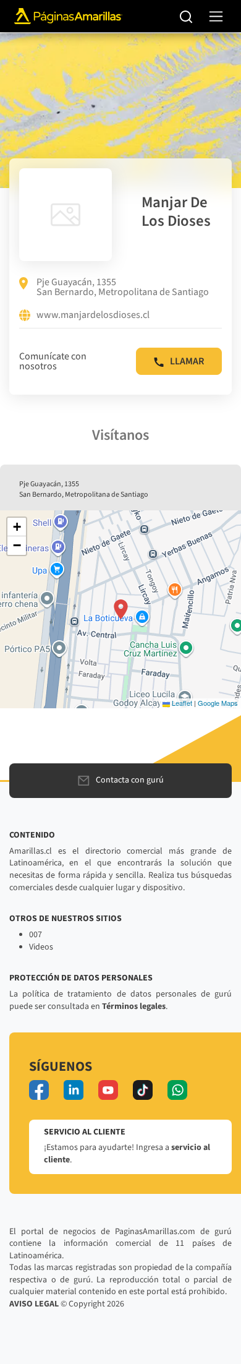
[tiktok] (143, 1090)
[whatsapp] (177, 1090)
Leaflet (181, 703)
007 (35, 935)
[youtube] (108, 1090)
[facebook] (39, 1090)
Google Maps (218, 703)
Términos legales (134, 1006)
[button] (121, 609)
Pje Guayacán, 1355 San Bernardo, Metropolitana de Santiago (122, 287)
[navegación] (216, 16)
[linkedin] (73, 1090)
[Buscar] (186, 16)
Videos (41, 947)
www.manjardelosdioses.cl (93, 315)
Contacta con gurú (130, 780)
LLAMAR (187, 361)
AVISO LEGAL (34, 1304)
